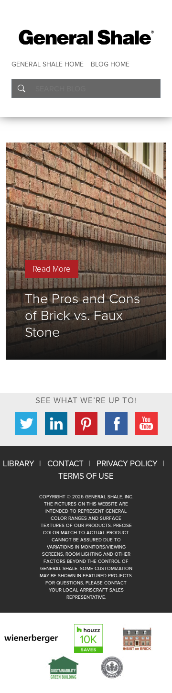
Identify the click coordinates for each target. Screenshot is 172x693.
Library (18, 464)
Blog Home (110, 64)
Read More (51, 269)
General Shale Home (47, 64)
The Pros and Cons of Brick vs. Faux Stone (82, 315)
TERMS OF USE (86, 476)
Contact (65, 464)
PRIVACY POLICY (127, 464)
